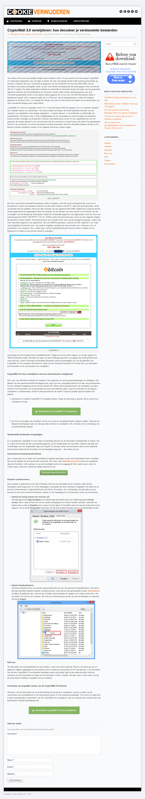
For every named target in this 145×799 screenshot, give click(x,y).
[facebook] (128, 11)
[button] (56, 411)
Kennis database (25, 34)
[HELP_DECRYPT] (53, 196)
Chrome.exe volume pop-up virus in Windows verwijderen (118, 117)
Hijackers (108, 150)
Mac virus (108, 153)
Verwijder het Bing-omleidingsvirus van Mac (120, 98)
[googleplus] (124, 11)
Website (10, 774)
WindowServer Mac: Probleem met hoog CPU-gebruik (120, 105)
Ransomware (37, 34)
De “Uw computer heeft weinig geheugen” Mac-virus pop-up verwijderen (120, 111)
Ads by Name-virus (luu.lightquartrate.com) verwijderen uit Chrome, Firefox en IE (120, 125)
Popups (107, 160)
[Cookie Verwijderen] (38, 12)
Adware (107, 143)
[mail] (136, 11)
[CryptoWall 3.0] (53, 348)
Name (10, 760)
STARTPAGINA (16, 21)
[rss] (132, 11)
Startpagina (14, 34)
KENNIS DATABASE (59, 21)
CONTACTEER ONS (81, 21)
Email (10, 767)
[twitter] (121, 11)
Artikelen (108, 146)
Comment (12, 734)
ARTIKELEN (36, 21)
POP (106, 157)
